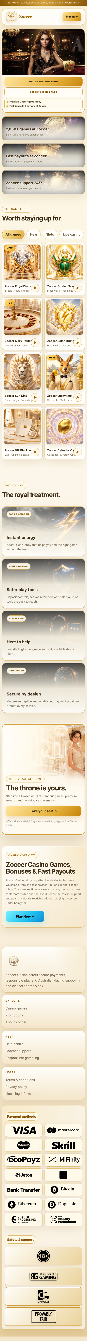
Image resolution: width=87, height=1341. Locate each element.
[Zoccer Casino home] (43, 961)
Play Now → (25, 916)
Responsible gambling (22, 1058)
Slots (50, 234)
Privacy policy (16, 1087)
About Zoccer (16, 1022)
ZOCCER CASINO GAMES (43, 92)
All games (13, 234)
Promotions (14, 1015)
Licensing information (21, 1094)
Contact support (18, 1051)
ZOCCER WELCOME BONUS (43, 81)
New (33, 234)
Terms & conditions (20, 1080)
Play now (72, 16)
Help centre (14, 1044)
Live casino (72, 234)
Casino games (16, 1008)
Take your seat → (43, 811)
